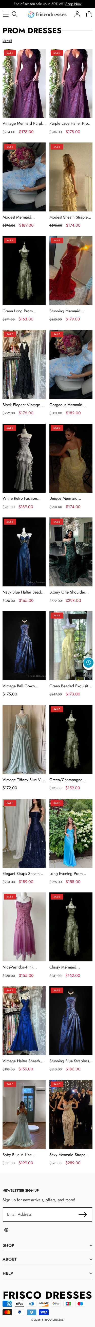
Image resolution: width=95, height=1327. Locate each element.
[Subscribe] (83, 1214)
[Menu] (5, 14)
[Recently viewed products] (88, 663)
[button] (89, 674)
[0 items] (89, 14)
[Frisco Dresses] (47, 14)
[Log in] (77, 14)
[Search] (14, 14)
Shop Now (73, 3)
